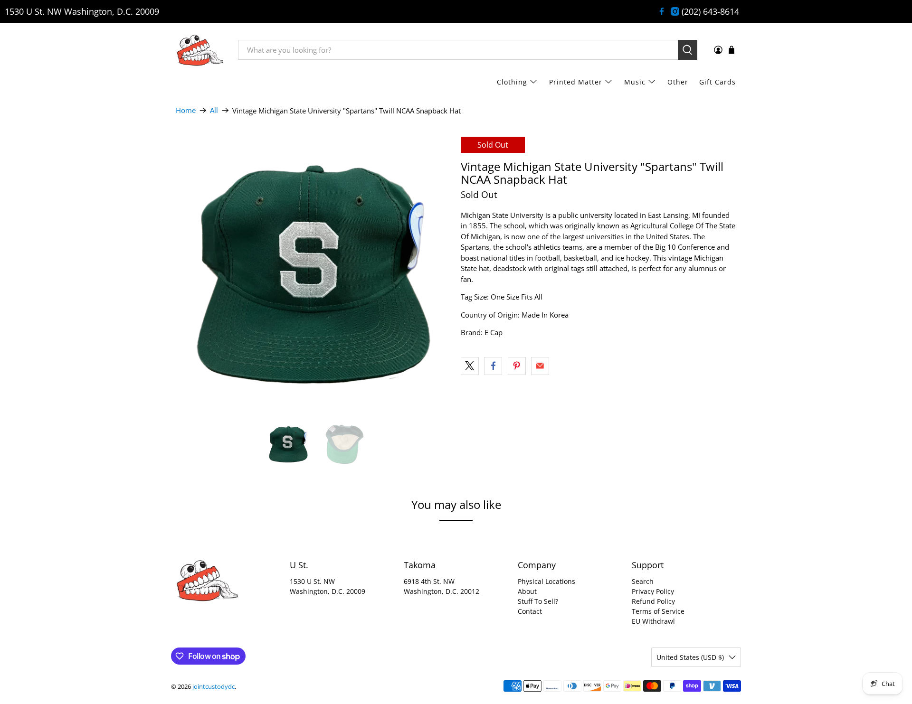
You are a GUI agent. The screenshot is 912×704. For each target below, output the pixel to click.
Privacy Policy (653, 591)
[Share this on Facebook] (493, 366)
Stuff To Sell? (538, 601)
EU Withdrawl (653, 621)
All (214, 110)
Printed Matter (575, 81)
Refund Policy (653, 601)
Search (643, 581)
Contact (530, 611)
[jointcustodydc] (200, 50)
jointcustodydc (213, 687)
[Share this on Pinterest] (517, 366)
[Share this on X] (470, 366)
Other (677, 81)
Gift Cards (717, 81)
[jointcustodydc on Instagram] (675, 11)
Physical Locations (546, 581)
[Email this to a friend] (540, 366)
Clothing (512, 81)
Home (186, 110)
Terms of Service (658, 611)
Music (635, 81)
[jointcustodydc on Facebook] (661, 11)
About (527, 591)
